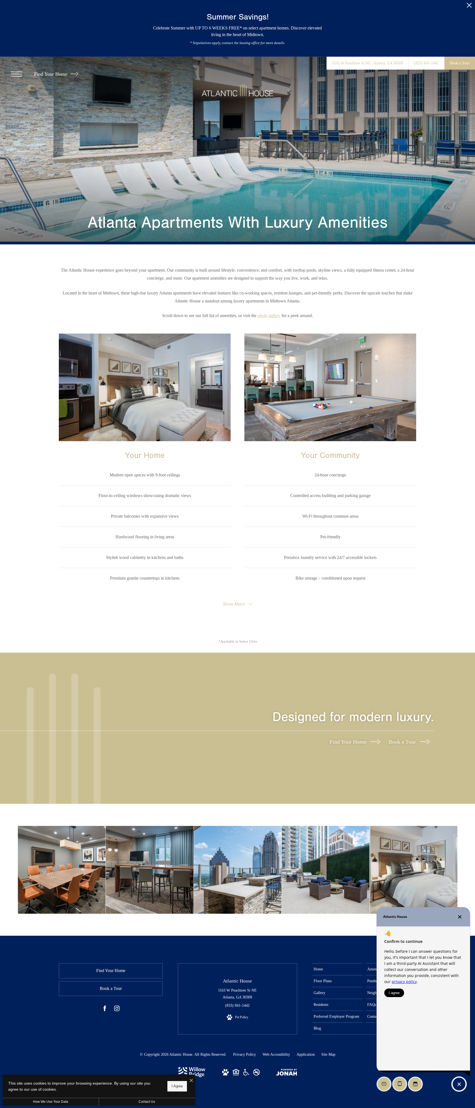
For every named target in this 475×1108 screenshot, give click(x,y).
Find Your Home (51, 74)
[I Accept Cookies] (191, 1081)
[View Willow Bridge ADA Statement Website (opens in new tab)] (246, 1074)
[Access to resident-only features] (237, 870)
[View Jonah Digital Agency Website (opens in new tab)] (286, 1073)
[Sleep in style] (413, 870)
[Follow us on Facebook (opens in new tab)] (104, 1009)
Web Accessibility (276, 1054)
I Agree (177, 1086)
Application (306, 1054)
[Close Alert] (469, 6)
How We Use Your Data (50, 1102)
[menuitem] (337, 969)
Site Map (328, 1054)
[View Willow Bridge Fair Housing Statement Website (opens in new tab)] (236, 1074)
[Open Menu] (16, 74)
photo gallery (269, 315)
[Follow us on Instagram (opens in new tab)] (117, 1009)
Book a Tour (402, 742)
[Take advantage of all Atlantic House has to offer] (62, 870)
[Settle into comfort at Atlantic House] (325, 870)
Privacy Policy (244, 1054)
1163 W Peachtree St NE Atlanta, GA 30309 (237, 993)
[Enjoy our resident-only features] (150, 870)
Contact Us (147, 1102)
